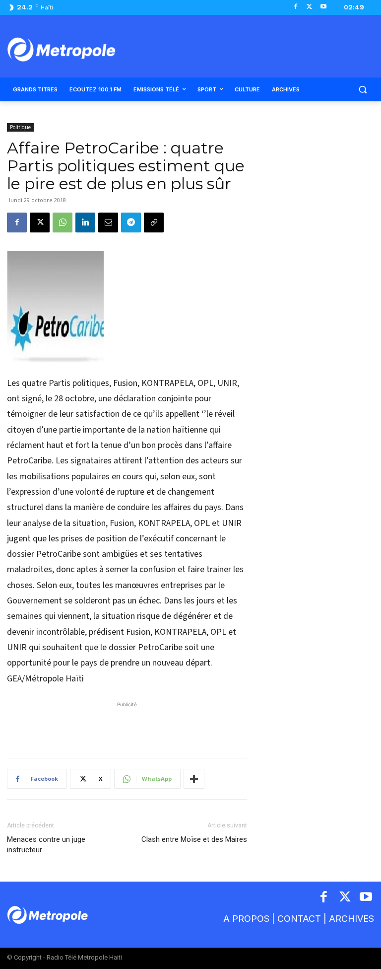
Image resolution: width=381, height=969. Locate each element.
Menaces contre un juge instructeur (46, 844)
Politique (20, 127)
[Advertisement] (127, 725)
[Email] (108, 222)
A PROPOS (246, 918)
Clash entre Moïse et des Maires (194, 839)
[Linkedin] (85, 222)
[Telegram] (131, 222)
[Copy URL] (154, 222)
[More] (194, 779)
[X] (309, 7)
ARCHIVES (351, 918)
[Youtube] (323, 7)
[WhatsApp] (62, 222)
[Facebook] (296, 7)
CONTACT (299, 918)
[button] (362, 89)
